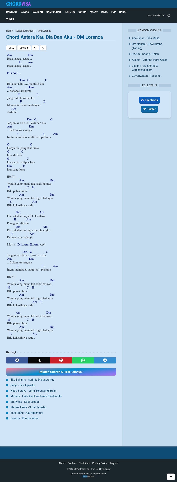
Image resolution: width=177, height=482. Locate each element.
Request (114, 463)
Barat (123, 12)
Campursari (54, 12)
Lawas (25, 12)
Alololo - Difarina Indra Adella (149, 60)
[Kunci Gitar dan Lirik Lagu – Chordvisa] (20, 4)
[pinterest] (61, 360)
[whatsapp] (83, 360)
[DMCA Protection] (88, 477)
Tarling (70, 12)
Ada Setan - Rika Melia (145, 38)
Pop (113, 12)
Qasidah (37, 12)
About (62, 463)
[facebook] (17, 360)
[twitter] (39, 360)
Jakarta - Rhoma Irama (25, 418)
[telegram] (105, 360)
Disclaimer (84, 463)
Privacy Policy (99, 463)
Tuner (10, 19)
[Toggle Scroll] (171, 477)
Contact (72, 463)
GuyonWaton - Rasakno (146, 75)
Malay (94, 12)
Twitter (151, 109)
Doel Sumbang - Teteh (145, 54)
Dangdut (11, 12)
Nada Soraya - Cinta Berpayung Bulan (34, 390)
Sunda (82, 12)
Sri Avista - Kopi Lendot (25, 401)
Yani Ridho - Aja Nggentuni (27, 412)
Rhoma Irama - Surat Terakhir (28, 407)
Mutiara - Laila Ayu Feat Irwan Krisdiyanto (36, 396)
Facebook (151, 100)
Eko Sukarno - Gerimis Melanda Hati (32, 379)
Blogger (106, 469)
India (104, 12)
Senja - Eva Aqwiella (23, 385)
